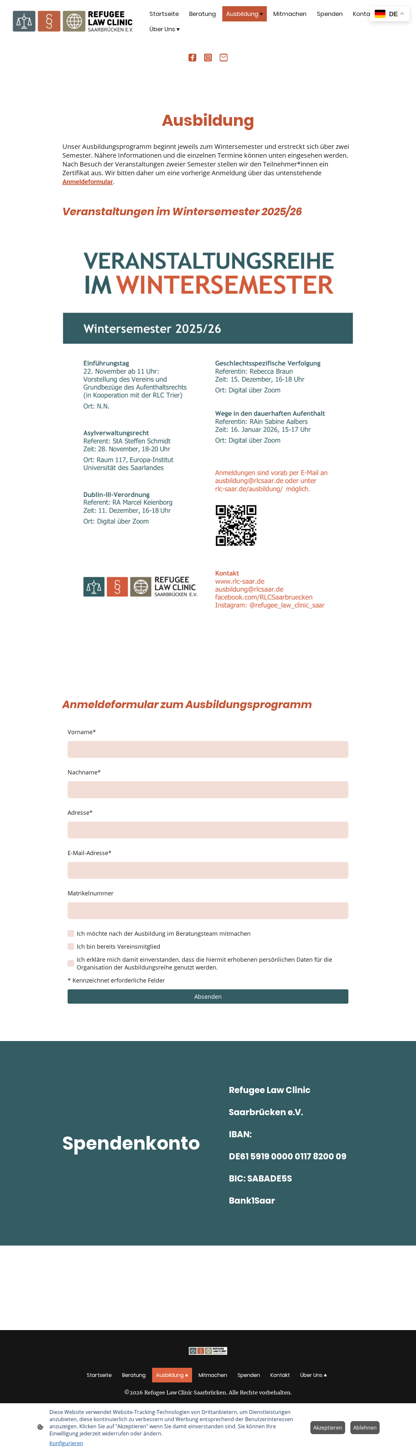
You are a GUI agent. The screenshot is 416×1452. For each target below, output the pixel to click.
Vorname (82, 732)
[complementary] (390, 14)
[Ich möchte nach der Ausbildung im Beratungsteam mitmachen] (71, 933)
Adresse (80, 812)
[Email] (224, 57)
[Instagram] (208, 57)
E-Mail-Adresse (89, 853)
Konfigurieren (66, 1443)
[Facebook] (192, 57)
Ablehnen (365, 1427)
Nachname (84, 772)
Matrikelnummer (90, 893)
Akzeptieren (327, 1427)
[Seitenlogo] (72, 21)
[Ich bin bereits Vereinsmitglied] (71, 946)
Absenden (208, 996)
